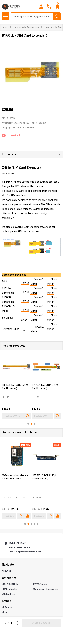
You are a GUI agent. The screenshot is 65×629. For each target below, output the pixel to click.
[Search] (57, 16)
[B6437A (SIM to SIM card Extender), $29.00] (46, 367)
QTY (7, 623)
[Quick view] (27, 415)
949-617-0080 (23, 547)
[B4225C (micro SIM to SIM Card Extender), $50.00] (16, 367)
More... (5, 612)
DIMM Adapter (40, 584)
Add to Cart (41, 622)
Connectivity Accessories (45, 589)
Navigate (8, 564)
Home (5, 27)
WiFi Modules (8, 594)
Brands (6, 601)
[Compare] (27, 516)
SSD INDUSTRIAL (10, 584)
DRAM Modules (9, 589)
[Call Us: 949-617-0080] (49, 6)
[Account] (41, 6)
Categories (9, 577)
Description (9, 154)
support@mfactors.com (28, 551)
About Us (6, 571)
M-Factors (7, 607)
